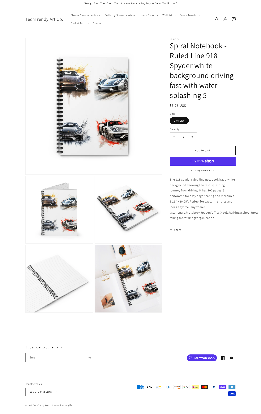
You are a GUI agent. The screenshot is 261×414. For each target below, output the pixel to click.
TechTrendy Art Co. (42, 405)
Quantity (174, 129)
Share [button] (177, 230)
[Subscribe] (90, 357)
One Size (179, 120)
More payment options (202, 170)
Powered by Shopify (62, 405)
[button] (148, 15)
